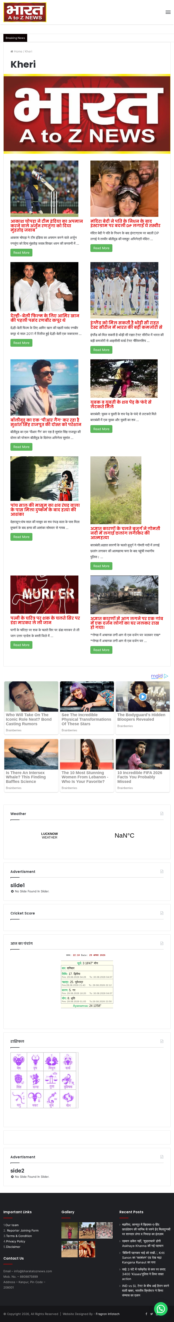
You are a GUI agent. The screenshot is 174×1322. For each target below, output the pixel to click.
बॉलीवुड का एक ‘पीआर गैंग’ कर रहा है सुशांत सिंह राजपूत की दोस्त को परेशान (45, 422)
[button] (161, 1309)
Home (17, 51)
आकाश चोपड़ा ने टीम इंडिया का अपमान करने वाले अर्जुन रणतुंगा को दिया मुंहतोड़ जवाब (46, 225)
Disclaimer (13, 1247)
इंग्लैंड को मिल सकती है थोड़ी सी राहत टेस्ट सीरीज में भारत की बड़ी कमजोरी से (126, 325)
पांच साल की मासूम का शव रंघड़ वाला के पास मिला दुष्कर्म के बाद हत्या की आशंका (45, 509)
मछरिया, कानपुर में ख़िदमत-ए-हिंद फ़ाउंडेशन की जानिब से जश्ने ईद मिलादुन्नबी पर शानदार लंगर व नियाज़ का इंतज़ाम (146, 1229)
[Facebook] (146, 1314)
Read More (21, 252)
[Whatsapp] (168, 1314)
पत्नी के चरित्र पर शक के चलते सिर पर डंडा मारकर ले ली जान (45, 620)
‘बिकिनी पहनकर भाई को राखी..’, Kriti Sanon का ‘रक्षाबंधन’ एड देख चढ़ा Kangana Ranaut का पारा (143, 1257)
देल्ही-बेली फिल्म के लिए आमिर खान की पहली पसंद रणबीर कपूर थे (44, 318)
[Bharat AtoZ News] (24, 12)
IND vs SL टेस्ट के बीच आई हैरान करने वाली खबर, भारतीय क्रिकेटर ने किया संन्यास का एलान (145, 1290)
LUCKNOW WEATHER (87, 835)
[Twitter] (151, 1314)
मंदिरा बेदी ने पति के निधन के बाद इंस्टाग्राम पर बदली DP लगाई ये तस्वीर (125, 223)
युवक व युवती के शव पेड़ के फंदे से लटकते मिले (121, 404)
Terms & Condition (19, 1236)
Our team (12, 1225)
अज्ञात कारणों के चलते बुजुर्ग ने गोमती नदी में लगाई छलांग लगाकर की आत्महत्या (125, 533)
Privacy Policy (15, 1241)
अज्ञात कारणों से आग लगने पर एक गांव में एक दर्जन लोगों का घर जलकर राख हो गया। (126, 623)
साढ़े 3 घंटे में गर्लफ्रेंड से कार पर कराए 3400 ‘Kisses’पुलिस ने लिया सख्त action (143, 1274)
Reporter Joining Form (23, 1230)
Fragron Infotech (108, 1314)
